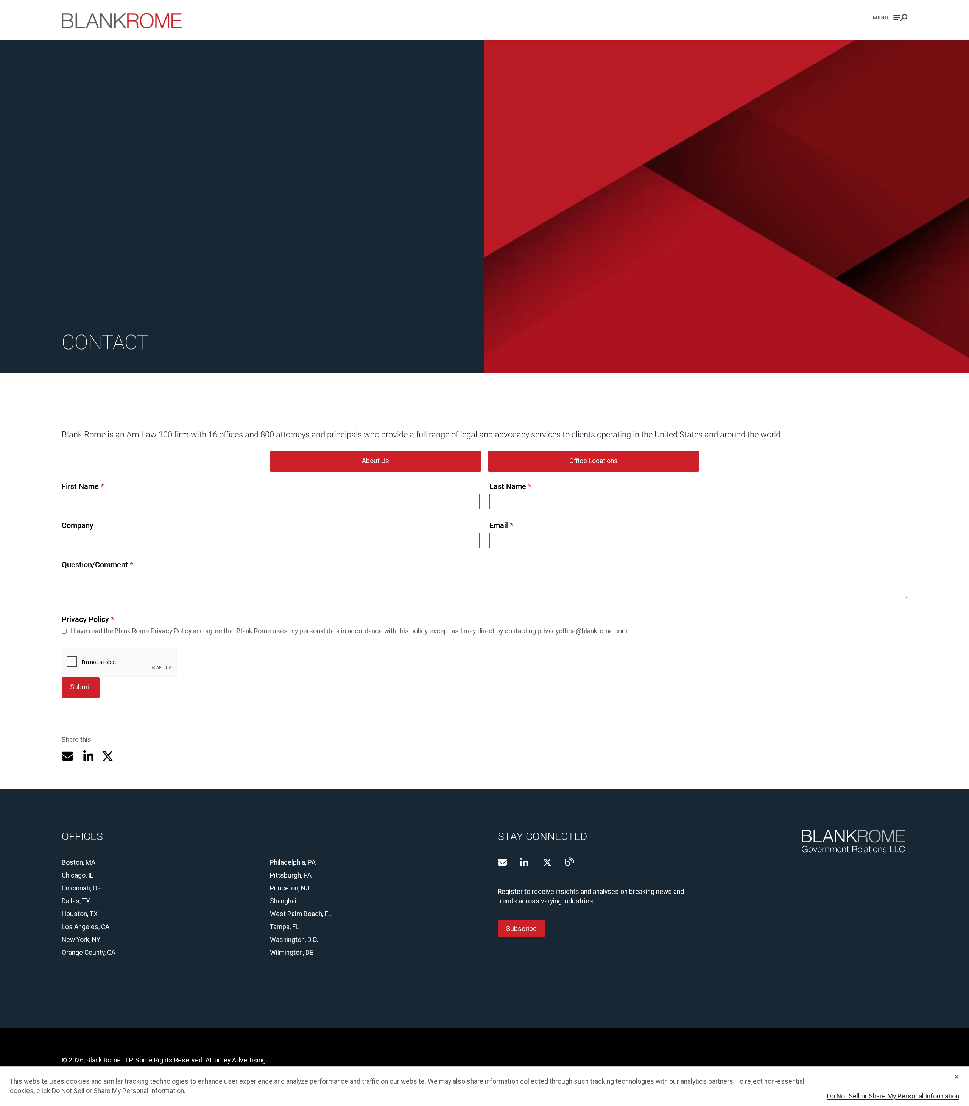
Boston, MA (78, 862)
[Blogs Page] (569, 861)
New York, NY (81, 940)
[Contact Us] (502, 862)
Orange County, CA (88, 952)
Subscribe (521, 928)
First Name (83, 486)
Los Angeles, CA (85, 927)
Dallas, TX (76, 901)
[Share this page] (67, 756)
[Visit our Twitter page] (547, 862)
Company (77, 525)
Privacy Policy (88, 619)
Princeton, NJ (289, 888)
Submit (80, 687)
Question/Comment (97, 565)
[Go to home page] (122, 20)
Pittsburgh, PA (291, 875)
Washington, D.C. (294, 940)
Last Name (510, 486)
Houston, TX (80, 914)
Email (501, 525)
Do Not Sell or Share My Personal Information (893, 1096)
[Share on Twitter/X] (108, 756)
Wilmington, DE (291, 952)
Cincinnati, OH (82, 888)
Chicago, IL (77, 875)
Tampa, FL (284, 927)
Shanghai (283, 901)
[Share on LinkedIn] (87, 756)
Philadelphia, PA (293, 862)
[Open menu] (890, 17)
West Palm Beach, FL (301, 914)
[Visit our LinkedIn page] (524, 862)
